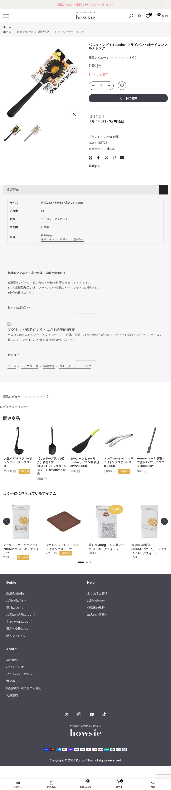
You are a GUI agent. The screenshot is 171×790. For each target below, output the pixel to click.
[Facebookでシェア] (98, 157)
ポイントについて (18, 636)
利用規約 (12, 695)
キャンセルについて (19, 622)
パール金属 (111, 137)
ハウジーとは (15, 667)
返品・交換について (19, 629)
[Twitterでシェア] (106, 157)
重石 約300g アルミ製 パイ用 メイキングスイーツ (107, 547)
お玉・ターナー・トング (75, 366)
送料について (15, 608)
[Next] (164, 521)
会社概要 (12, 660)
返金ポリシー (15, 681)
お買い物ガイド (16, 601)
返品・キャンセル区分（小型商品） (62, 239)
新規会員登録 (15, 594)
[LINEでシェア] (90, 157)
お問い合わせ (96, 601)
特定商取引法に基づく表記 (23, 688)
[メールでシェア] (122, 157)
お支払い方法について (20, 615)
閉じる (4, 4)
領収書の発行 (96, 608)
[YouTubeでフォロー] (92, 714)
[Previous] (6, 521)
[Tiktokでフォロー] (104, 714)
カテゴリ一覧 (25, 32)
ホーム (7, 27)
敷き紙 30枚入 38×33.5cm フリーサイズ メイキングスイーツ (149, 549)
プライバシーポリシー (20, 674)
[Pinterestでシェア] (114, 157)
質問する (94, 166)
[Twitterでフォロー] (67, 714)
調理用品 (43, 32)
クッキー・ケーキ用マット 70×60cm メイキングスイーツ (21, 549)
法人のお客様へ (97, 615)
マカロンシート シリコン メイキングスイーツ (62, 547)
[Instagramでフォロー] (79, 714)
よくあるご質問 (97, 594)
